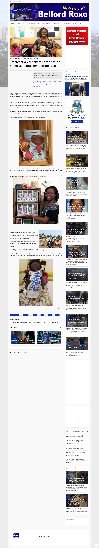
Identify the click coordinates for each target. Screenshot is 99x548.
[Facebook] (12, 1)
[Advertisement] (21, 81)
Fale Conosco (42, 536)
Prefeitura (57, 23)
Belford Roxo (77, 23)
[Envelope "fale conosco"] (19, 1)
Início (13, 23)
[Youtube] (14, 1)
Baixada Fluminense (27, 58)
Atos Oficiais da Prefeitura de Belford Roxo (28, 23)
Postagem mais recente (18, 348)
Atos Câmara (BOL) (46, 23)
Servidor (67, 23)
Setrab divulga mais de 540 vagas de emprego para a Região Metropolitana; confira (23, 340)
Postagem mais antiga (54, 348)
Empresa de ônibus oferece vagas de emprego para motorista (48, 341)
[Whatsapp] (17, 1)
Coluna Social (48, 536)
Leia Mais (74, 150)
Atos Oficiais (48, 533)
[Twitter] (10, 1)
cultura (36, 58)
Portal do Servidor (42, 539)
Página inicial (36, 348)
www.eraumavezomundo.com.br (24, 256)
